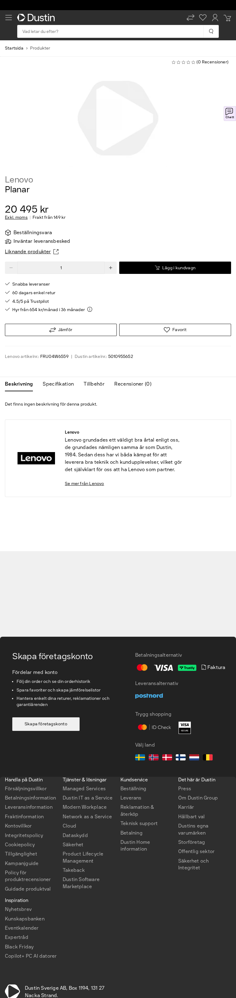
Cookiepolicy (20, 845)
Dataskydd (75, 835)
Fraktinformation (24, 817)
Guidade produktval (28, 889)
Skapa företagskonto (46, 724)
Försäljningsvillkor (26, 789)
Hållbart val (191, 817)
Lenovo (19, 180)
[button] (190, 17)
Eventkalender (22, 928)
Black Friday (19, 947)
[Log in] (215, 17)
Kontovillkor (18, 826)
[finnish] (181, 758)
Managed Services (84, 789)
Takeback (74, 870)
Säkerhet (73, 845)
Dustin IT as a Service (87, 798)
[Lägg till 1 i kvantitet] (110, 268)
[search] (210, 31)
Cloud (69, 826)
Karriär (186, 807)
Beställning (133, 789)
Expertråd (16, 937)
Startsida (14, 48)
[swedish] (140, 758)
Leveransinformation (29, 807)
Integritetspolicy (24, 835)
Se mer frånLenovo (84, 483)
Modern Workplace (85, 807)
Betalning (131, 833)
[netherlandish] (194, 758)
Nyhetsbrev (18, 909)
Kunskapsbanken (25, 919)
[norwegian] (154, 758)
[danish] (167, 758)
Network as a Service (87, 817)
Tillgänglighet (21, 854)
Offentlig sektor (196, 851)
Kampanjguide (21, 863)
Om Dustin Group (198, 798)
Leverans (131, 798)
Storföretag (191, 842)
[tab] (21, 384)
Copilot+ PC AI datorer (31, 956)
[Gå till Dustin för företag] (37, 17)
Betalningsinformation (30, 798)
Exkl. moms (16, 217)
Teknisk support (139, 823)
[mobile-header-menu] (8, 17)
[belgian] (208, 758)
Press (184, 789)
